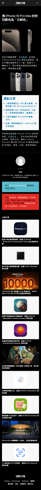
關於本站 (30, 484)
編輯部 (32, 481)
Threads (23, 206)
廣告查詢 (10, 484)
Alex (20, 172)
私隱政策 (23, 484)
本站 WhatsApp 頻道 (17, 185)
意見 (16, 484)
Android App (16, 481)
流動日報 (20, 2)
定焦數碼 (23, 57)
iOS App (7, 481)
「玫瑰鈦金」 (12, 136)
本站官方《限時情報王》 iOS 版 (22, 197)
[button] (3, 3)
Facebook (13, 206)
